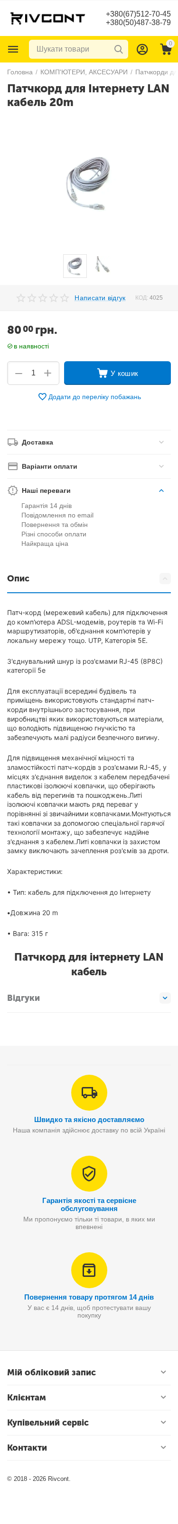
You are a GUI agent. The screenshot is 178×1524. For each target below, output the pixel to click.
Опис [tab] (18, 578)
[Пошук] (118, 49)
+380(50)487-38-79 (138, 22)
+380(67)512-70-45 (138, 14)
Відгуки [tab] (23, 998)
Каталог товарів (13, 49)
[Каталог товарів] (13, 49)
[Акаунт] (142, 49)
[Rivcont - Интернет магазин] (47, 17)
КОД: (141, 297)
